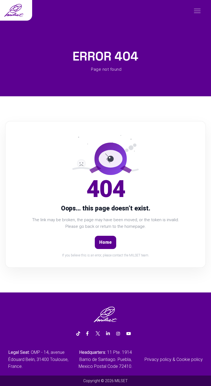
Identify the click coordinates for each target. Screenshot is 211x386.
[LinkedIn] (108, 333)
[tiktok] (78, 333)
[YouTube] (129, 333)
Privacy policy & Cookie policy (174, 359)
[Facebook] (87, 333)
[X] (98, 333)
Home (105, 242)
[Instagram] (118, 333)
